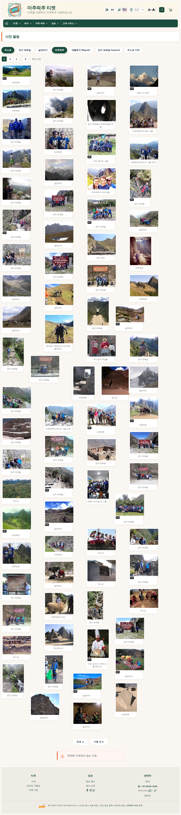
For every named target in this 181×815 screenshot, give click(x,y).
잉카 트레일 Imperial (109, 50)
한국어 (147, 795)
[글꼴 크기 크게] (150, 10)
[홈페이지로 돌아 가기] (7, 23)
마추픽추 (59, 50)
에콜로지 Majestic (81, 50)
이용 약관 (93, 805)
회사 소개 (90, 785)
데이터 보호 (120, 805)
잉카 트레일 (25, 50)
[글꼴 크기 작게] (154, 10)
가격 (33, 781)
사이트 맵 (83, 805)
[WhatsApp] (93, 790)
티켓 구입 (33, 790)
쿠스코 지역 (133, 50)
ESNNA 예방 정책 (134, 805)
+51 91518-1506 (149, 786)
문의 (147, 781)
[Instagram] (90, 790)
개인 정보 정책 (106, 805)
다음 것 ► (99, 741)
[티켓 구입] (170, 10)
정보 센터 (90, 781)
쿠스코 (7, 50)
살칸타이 (43, 50)
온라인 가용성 (33, 785)
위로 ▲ (80, 741)
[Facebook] (87, 790)
